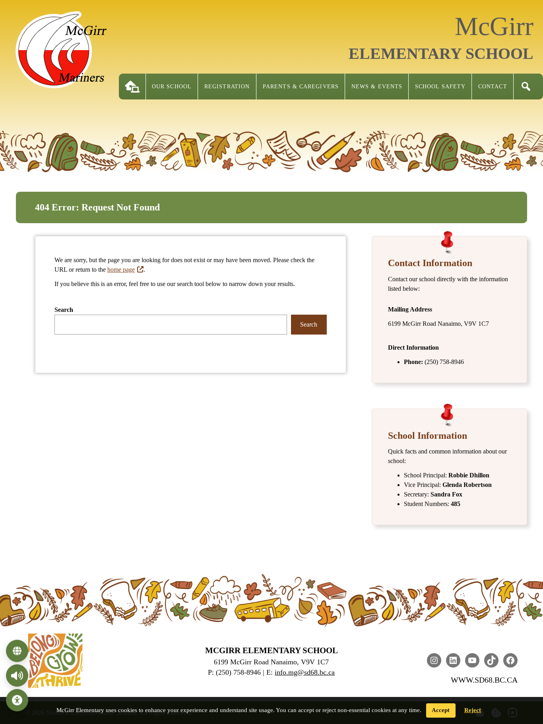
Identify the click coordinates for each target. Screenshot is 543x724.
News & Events (376, 87)
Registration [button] (227, 87)
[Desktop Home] (132, 86)
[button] (526, 86)
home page (121, 269)
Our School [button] (172, 87)
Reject (472, 710)
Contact (492, 87)
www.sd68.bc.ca (484, 679)
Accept (441, 710)
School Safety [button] (440, 87)
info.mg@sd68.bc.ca (305, 672)
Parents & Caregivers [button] (301, 87)
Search (63, 309)
